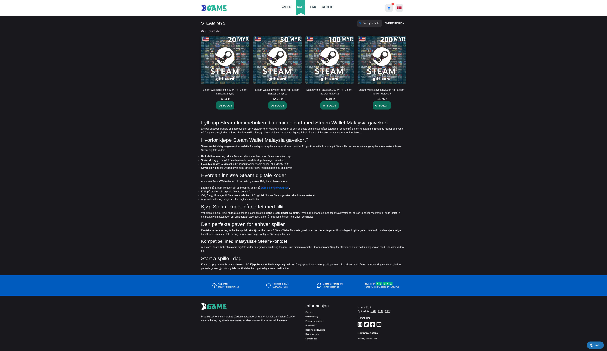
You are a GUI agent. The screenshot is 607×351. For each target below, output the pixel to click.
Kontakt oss (311, 338)
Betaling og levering (315, 330)
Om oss (309, 312)
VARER (286, 7)
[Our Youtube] (379, 325)
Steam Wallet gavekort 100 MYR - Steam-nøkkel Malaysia (329, 91)
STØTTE (327, 7)
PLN (380, 311)
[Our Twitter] (367, 325)
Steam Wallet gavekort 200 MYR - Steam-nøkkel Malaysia (382, 91)
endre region (394, 23)
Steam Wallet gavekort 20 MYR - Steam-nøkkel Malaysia (225, 91)
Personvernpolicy (314, 321)
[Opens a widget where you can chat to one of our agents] (595, 345)
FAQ (313, 7)
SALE (301, 7)
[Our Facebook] (373, 325)
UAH (373, 311)
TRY (387, 311)
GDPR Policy (311, 316)
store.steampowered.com (275, 187)
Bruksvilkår (310, 325)
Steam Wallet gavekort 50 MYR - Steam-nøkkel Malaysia (277, 91)
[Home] (202, 31)
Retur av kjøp (312, 334)
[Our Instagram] (360, 325)
